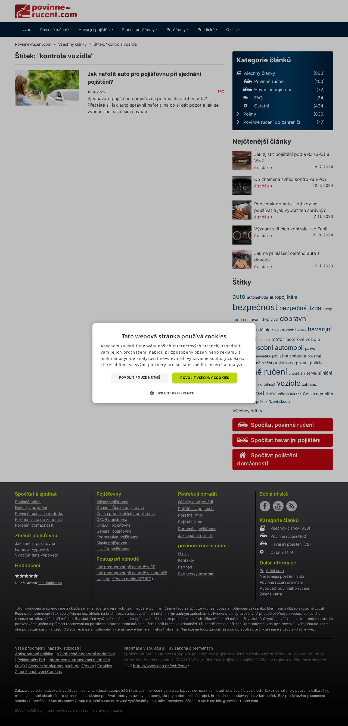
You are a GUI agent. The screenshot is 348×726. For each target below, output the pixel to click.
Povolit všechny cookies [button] (204, 377)
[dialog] (174, 363)
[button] (174, 393)
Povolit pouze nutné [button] (139, 377)
